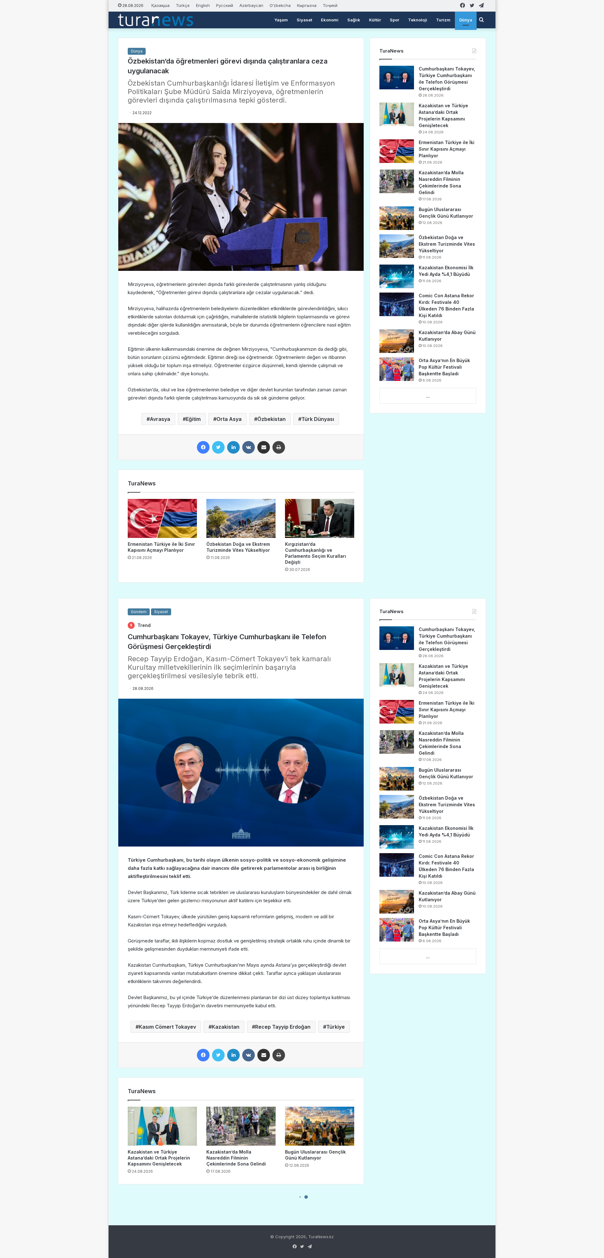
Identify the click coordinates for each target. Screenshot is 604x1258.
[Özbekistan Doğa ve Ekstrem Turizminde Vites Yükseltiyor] (241, 518)
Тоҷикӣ (330, 5)
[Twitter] (218, 447)
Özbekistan (271, 419)
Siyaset (304, 19)
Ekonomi (329, 19)
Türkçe (183, 5)
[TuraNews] (155, 20)
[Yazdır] (278, 447)
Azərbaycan (251, 5)
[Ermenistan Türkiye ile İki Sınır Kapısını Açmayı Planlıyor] (162, 518)
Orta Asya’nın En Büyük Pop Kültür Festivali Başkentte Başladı (444, 367)
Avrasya (160, 419)
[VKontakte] (248, 447)
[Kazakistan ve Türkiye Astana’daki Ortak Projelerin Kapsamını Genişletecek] (396, 114)
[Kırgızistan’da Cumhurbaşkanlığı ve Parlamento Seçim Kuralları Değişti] (319, 518)
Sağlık (353, 19)
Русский (224, 5)
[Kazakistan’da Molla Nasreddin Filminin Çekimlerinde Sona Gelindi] (396, 181)
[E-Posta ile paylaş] (263, 447)
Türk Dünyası (317, 419)
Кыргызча (306, 5)
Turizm (443, 19)
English (203, 5)
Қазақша (160, 5)
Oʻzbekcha (280, 5)
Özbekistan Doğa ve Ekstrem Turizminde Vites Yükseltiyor (447, 244)
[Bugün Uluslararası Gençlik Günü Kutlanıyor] (396, 218)
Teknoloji (417, 19)
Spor (394, 19)
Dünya (465, 19)
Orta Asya (229, 419)
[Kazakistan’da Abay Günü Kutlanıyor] (396, 341)
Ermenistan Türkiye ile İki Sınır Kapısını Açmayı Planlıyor (446, 149)
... (428, 396)
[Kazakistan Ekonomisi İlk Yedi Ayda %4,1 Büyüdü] (396, 276)
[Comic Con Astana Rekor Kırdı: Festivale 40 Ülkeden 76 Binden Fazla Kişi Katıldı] (396, 304)
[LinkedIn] (233, 447)
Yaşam (281, 19)
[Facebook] (203, 447)
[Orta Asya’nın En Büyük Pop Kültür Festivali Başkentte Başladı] (396, 369)
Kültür (375, 19)
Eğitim (193, 419)
